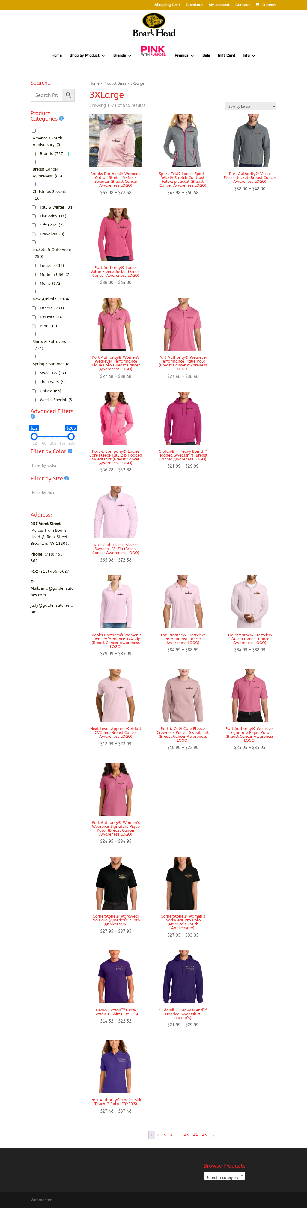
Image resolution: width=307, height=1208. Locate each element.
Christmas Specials (50, 194)
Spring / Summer (52, 364)
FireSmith (53, 216)
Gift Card (226, 56)
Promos (182, 56)
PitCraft (52, 317)
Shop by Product (85, 56)
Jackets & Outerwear (52, 252)
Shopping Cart (167, 5)
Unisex (50, 391)
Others (52, 308)
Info (246, 56)
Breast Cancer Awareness (47, 172)
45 (204, 1135)
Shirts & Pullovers (49, 344)
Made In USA (55, 274)
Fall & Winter (57, 207)
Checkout (194, 5)
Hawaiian (52, 234)
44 (195, 1135)
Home (57, 56)
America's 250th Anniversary (47, 141)
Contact (242, 5)
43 (186, 1135)
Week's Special (56, 400)
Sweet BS (53, 373)
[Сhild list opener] (68, 154)
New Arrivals (51, 299)
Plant (48, 326)
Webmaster (41, 1200)
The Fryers (53, 382)
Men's (51, 283)
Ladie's (52, 265)
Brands (119, 56)
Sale (206, 56)
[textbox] (224, 1178)
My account (219, 5)
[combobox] (224, 1176)
